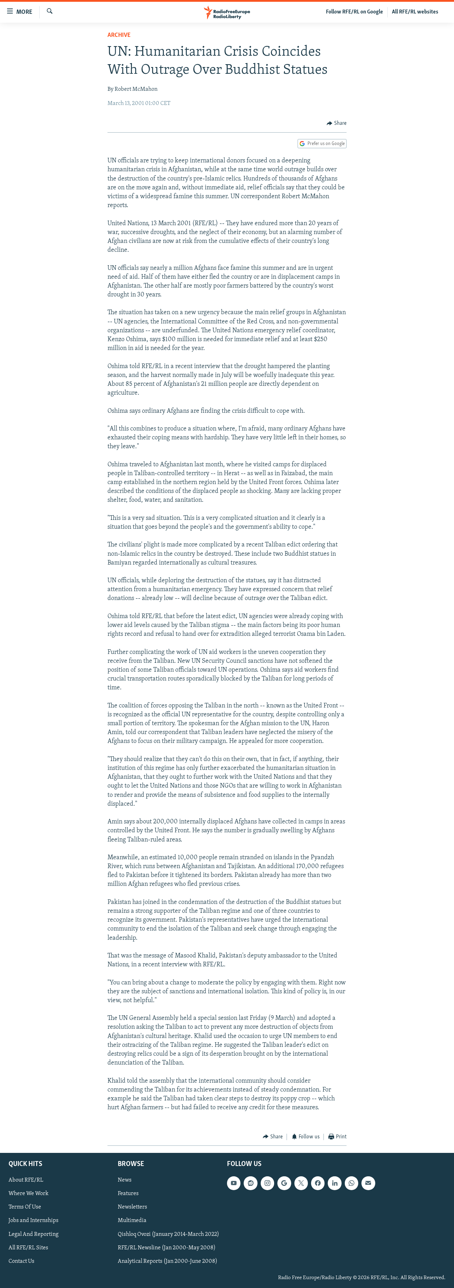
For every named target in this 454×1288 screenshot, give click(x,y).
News (125, 1180)
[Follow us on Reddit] (250, 1183)
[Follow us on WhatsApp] (351, 1183)
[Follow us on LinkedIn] (334, 1183)
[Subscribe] (368, 1183)
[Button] (337, 123)
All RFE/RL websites (415, 12)
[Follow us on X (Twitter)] (301, 1183)
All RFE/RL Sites (28, 1248)
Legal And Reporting (34, 1234)
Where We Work (29, 1194)
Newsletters (132, 1207)
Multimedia (132, 1221)
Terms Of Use (25, 1207)
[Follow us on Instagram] (267, 1183)
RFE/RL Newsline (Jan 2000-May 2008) (167, 1248)
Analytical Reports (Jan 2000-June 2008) (167, 1261)
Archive (119, 35)
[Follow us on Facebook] (318, 1183)
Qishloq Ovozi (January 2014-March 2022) (168, 1234)
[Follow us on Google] (284, 1183)
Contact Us (21, 1261)
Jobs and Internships (34, 1221)
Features (128, 1194)
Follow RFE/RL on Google (354, 12)
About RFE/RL (26, 1180)
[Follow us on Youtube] (233, 1183)
